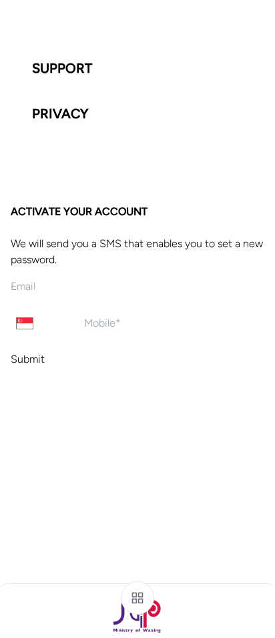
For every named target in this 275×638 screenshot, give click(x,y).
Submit (28, 359)
